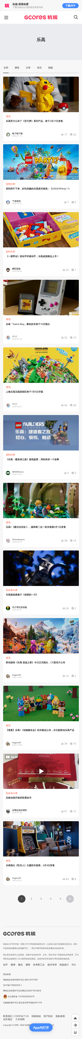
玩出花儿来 (11, 589)
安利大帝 (10, 184)
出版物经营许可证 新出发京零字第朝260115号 (22, 1002)
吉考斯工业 (39, 964)
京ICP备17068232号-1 (12, 985)
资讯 (8, 116)
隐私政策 (60, 1016)
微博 (13, 964)
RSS (74, 964)
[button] (70, 899)
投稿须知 (36, 1016)
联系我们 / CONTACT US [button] (16, 1016)
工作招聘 (20, 1019)
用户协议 (48, 1016)
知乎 (5, 964)
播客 (28, 964)
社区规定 (7, 1019)
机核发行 (64, 964)
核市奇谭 (52, 964)
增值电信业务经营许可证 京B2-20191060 (20, 979)
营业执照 (7, 974)
